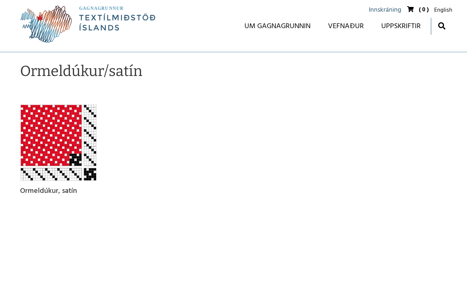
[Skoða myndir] (58, 142)
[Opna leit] (441, 26)
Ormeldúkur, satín (48, 191)
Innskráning (385, 10)
